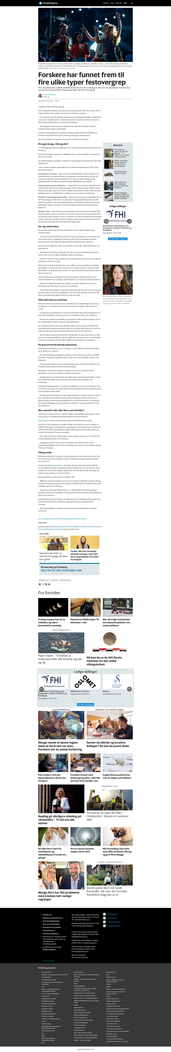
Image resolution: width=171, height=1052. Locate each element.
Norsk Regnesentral (79, 1027)
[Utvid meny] (131, 3)
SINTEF (108, 986)
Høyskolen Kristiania (48, 1016)
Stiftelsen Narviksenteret (113, 1001)
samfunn (54, 580)
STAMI (108, 996)
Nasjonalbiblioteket (79, 986)
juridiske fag (44, 580)
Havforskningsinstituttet (49, 1003)
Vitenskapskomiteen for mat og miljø (117, 1041)
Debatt (105, 3)
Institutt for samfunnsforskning (51, 1018)
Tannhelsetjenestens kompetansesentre (117, 1008)
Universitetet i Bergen (112, 1018)
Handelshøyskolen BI (48, 1001)
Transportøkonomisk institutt (115, 1011)
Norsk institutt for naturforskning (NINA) (86, 1035)
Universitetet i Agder (112, 1016)
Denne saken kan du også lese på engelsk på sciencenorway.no (62, 519)
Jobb (125, 3)
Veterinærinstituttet (112, 1036)
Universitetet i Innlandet (113, 1021)
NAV (43, 1033)
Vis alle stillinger (85, 704)
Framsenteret (45, 996)
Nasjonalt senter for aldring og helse (84, 993)
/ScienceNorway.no (113, 926)
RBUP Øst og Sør (111, 977)
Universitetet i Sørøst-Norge (114, 1029)
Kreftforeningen (46, 1023)
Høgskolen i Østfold (47, 1008)
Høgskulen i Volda (47, 1011)
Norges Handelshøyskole (81, 1015)
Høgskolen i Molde (47, 1006)
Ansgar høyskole (46, 972)
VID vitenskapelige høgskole (114, 1039)
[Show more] (69, 574)
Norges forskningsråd (80, 1017)
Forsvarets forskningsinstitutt (50, 993)
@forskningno (112, 914)
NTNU (75, 983)
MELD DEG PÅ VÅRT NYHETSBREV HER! (61, 570)
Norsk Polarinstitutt (79, 1025)
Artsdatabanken (46, 977)
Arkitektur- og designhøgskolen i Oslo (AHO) (55, 974)
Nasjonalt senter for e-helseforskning (85, 995)
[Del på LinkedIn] (45, 584)
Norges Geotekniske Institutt (82, 1012)
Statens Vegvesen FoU (112, 998)
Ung (112, 3)
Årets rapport (43, 421)
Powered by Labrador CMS (85, 1049)
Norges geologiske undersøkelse (83, 1020)
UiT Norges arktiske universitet (115, 1013)
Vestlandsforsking (111, 1034)
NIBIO (43, 1035)
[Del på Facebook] (39, 584)
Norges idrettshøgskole (81, 1022)
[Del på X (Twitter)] (42, 584)
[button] (106, 221)
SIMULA (108, 984)
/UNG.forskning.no (113, 922)
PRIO (107, 974)
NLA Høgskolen (78, 972)
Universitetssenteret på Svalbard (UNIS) (117, 1031)
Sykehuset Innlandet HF (113, 1006)
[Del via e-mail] (49, 584)
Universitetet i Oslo (111, 1023)
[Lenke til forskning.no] (69, 2)
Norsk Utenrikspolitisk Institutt (83, 1032)
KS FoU (44, 1021)
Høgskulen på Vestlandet (49, 1013)
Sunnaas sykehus (111, 1003)
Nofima (76, 1005)
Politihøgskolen (111, 972)
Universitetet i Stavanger (113, 1026)
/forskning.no (112, 918)
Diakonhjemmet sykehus (49, 979)
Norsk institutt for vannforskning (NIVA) (85, 1037)
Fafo (43, 986)
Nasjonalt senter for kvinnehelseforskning (86, 998)
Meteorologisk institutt (48, 1030)
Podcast (118, 3)
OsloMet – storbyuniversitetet (82, 1040)
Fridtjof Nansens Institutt (49, 998)
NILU (43, 1042)
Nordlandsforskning (80, 1010)
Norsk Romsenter (79, 1030)
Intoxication (57, 465)
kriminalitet (65, 580)
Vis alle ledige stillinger (118, 239)
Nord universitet (78, 1007)
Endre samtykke (48, 961)
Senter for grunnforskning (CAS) (115, 989)
